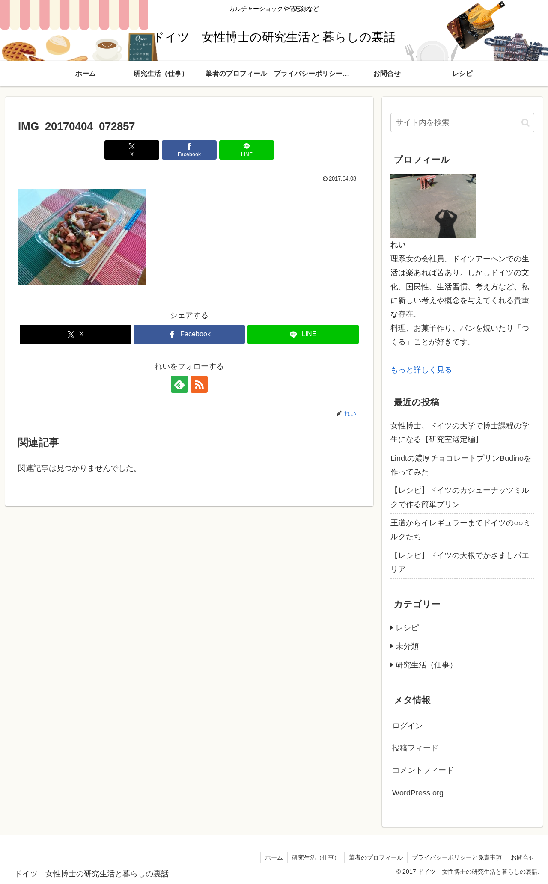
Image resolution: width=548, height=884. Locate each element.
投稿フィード (415, 748)
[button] (525, 123)
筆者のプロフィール (376, 857)
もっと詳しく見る (421, 369)
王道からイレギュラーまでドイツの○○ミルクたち (460, 530)
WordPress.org (418, 793)
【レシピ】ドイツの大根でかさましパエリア (459, 562)
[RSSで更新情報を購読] (199, 384)
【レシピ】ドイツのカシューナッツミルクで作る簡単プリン (459, 497)
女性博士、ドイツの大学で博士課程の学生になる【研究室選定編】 (459, 432)
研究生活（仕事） (316, 857)
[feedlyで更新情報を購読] (179, 384)
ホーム (274, 857)
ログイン (407, 725)
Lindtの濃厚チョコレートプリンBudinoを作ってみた (460, 465)
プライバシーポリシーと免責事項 (457, 857)
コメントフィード (423, 770)
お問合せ (523, 857)
